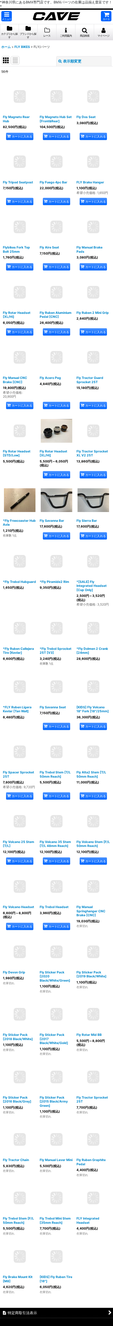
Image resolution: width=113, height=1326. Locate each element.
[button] (6, 16)
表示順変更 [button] (72, 61)
